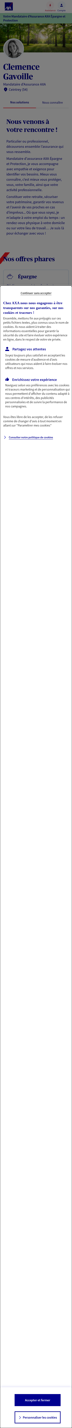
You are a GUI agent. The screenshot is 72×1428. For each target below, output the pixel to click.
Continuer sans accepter (36, 293)
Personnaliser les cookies (40, 1417)
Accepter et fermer (37, 1400)
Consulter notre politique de (31, 437)
